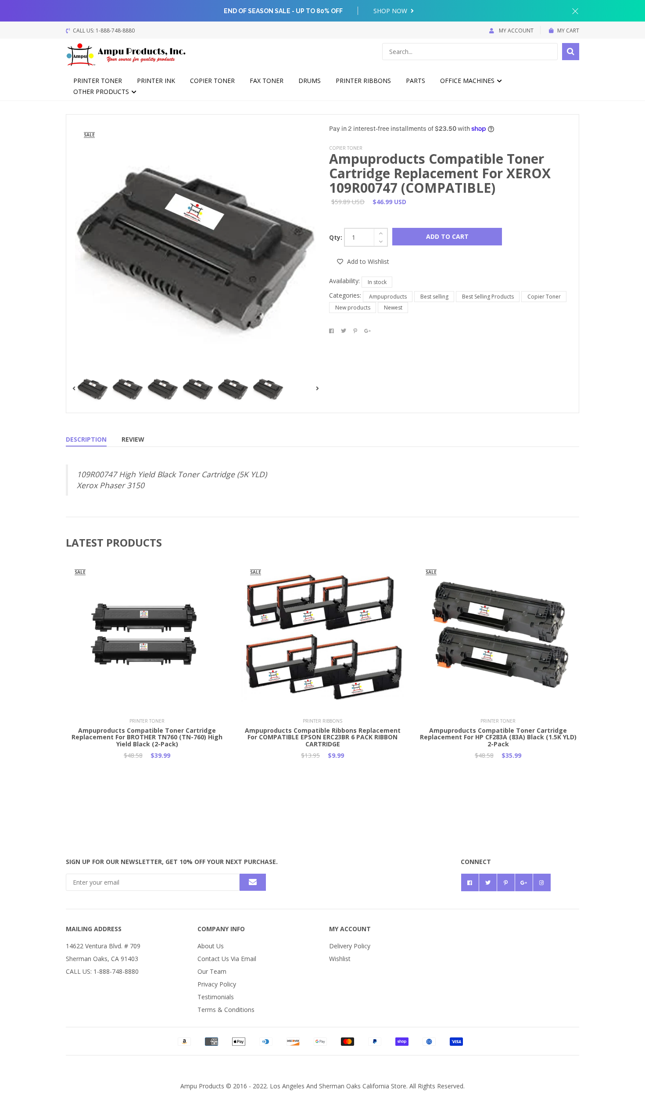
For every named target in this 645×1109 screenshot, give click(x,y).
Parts (415, 80)
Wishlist (340, 958)
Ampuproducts (388, 296)
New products (352, 307)
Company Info (221, 929)
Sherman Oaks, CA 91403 (102, 958)
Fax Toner (266, 80)
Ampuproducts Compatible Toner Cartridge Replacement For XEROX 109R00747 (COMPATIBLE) (440, 173)
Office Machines (468, 80)
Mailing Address (94, 929)
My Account (516, 30)
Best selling (434, 296)
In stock (377, 282)
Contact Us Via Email (226, 958)
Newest (393, 307)
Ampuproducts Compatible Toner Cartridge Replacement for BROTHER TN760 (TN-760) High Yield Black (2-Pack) (147, 737)
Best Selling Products (488, 296)
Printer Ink (156, 80)
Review (133, 439)
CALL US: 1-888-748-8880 (102, 971)
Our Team (211, 971)
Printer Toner (97, 80)
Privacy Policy (216, 984)
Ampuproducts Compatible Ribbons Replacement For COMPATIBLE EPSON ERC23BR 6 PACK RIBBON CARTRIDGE (323, 737)
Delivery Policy (349, 946)
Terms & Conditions (225, 1009)
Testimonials (215, 997)
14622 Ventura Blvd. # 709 (103, 946)
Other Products (102, 91)
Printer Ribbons (363, 80)
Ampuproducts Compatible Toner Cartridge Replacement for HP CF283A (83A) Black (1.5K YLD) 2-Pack (498, 737)
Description (86, 439)
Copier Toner (212, 80)
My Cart (568, 30)
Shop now (391, 11)
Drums (309, 80)
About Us (210, 946)
